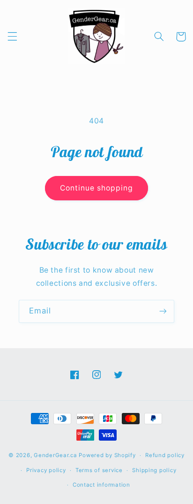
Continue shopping (97, 187)
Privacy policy (46, 470)
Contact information (101, 484)
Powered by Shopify (107, 455)
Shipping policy (154, 470)
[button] (12, 36)
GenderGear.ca (55, 455)
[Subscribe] (163, 311)
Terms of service (99, 470)
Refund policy (165, 455)
